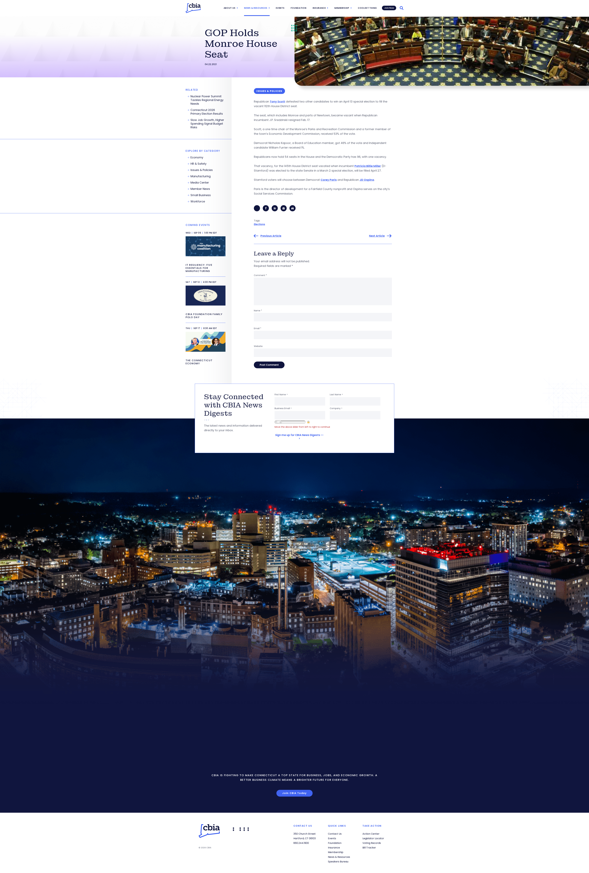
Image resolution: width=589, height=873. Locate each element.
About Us (230, 8)
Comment (260, 275)
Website (258, 346)
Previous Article (270, 236)
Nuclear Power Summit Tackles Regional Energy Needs (207, 100)
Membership (341, 8)
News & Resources (255, 8)
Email (257, 328)
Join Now (389, 7)
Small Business (201, 195)
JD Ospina (367, 180)
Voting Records (371, 843)
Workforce (198, 201)
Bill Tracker (369, 847)
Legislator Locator (373, 838)
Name (258, 310)
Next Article (377, 236)
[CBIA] (193, 8)
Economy (197, 157)
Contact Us (335, 834)
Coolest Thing (367, 8)
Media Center (200, 182)
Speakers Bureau (338, 861)
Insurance (319, 8)
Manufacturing (201, 176)
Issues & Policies (202, 170)
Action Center (370, 834)
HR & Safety (198, 164)
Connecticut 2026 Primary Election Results (207, 112)
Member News (200, 189)
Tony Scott (277, 101)
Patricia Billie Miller (367, 166)
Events (280, 8)
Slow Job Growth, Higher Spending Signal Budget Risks (207, 123)
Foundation (298, 8)
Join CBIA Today (294, 793)
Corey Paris (329, 180)
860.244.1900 (301, 843)
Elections (259, 224)
